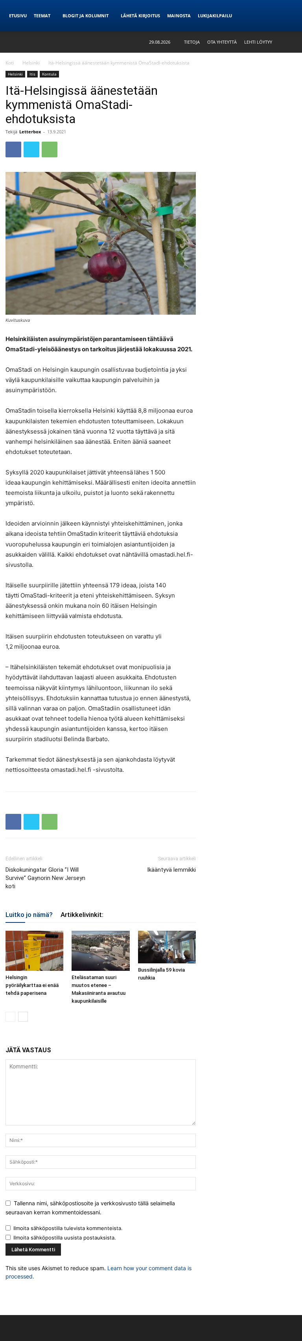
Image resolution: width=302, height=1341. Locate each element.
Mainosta (179, 15)
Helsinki (31, 62)
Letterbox (30, 132)
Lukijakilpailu (215, 15)
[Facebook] (13, 149)
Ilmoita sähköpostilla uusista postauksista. (64, 1237)
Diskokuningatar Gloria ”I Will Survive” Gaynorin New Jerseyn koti (45, 878)
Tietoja (192, 42)
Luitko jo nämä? (29, 915)
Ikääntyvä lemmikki (171, 869)
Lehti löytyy (258, 42)
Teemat (42, 15)
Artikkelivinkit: (82, 915)
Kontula (49, 74)
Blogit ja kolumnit (86, 15)
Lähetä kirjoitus (140, 15)
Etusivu (18, 15)
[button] (290, 42)
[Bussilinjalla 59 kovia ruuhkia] (167, 947)
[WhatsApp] (49, 149)
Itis (32, 74)
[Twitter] (31, 149)
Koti (10, 62)
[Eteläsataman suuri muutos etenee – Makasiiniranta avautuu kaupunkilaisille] (100, 950)
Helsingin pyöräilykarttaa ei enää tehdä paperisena (32, 985)
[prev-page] (10, 1017)
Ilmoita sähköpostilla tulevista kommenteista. (68, 1228)
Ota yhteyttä (222, 42)
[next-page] (23, 1017)
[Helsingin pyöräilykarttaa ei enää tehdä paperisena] (34, 950)
